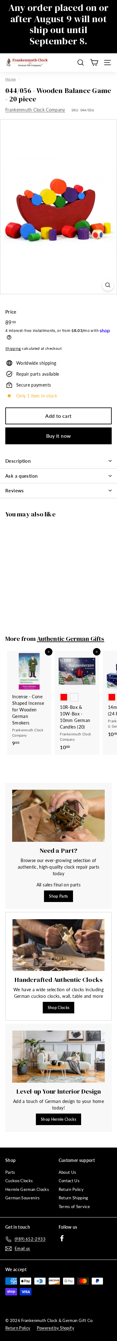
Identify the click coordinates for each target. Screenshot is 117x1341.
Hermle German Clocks (27, 1189)
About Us (67, 1172)
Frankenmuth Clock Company (35, 109)
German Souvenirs (22, 1197)
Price (11, 312)
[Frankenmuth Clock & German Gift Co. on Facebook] (62, 1238)
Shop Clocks (59, 1007)
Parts (10, 1172)
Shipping (13, 348)
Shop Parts (58, 896)
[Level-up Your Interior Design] (58, 1057)
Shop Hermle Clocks (58, 1119)
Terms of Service (74, 1206)
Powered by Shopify (55, 1327)
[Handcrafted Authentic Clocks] (58, 945)
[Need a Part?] (58, 816)
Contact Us (69, 1180)
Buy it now (58, 436)
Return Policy (71, 1189)
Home (10, 79)
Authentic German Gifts (70, 638)
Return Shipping (73, 1197)
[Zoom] (108, 285)
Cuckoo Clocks (19, 1180)
